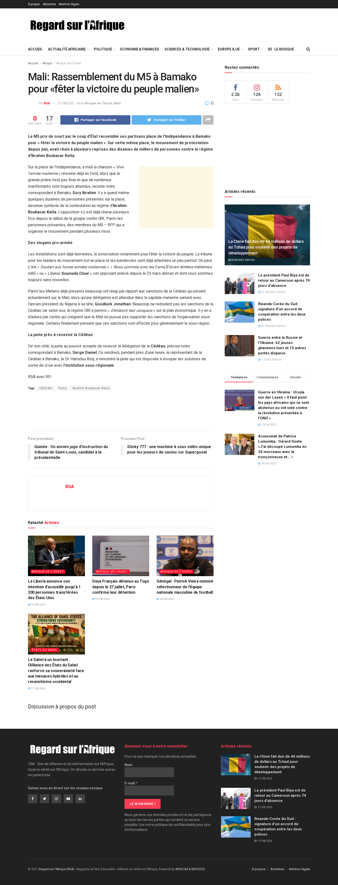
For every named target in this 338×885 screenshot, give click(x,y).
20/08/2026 (166, 599)
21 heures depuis (273, 292)
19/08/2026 (37, 604)
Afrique (47, 63)
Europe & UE (229, 49)
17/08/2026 (37, 688)
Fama (62, 388)
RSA (47, 103)
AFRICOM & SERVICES (190, 869)
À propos (34, 4)
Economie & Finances (139, 49)
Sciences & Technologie (187, 49)
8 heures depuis (243, 260)
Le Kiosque (284, 49)
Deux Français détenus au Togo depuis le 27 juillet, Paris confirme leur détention (120, 587)
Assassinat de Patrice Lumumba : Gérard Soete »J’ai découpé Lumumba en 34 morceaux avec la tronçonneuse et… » (282, 446)
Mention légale (69, 4)
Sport (254, 49)
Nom (128, 765)
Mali (117, 103)
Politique (103, 49)
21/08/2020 (66, 103)
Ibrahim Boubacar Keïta (91, 388)
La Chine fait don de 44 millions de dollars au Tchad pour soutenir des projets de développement (266, 247)
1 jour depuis (270, 359)
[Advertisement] (224, 25)
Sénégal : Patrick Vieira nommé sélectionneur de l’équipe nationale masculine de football (185, 587)
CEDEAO (45, 388)
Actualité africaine (67, 49)
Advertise (49, 4)
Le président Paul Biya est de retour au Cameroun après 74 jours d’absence (284, 280)
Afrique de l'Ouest (68, 63)
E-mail (131, 783)
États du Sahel (44, 650)
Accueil (35, 49)
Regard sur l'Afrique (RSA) (56, 869)
